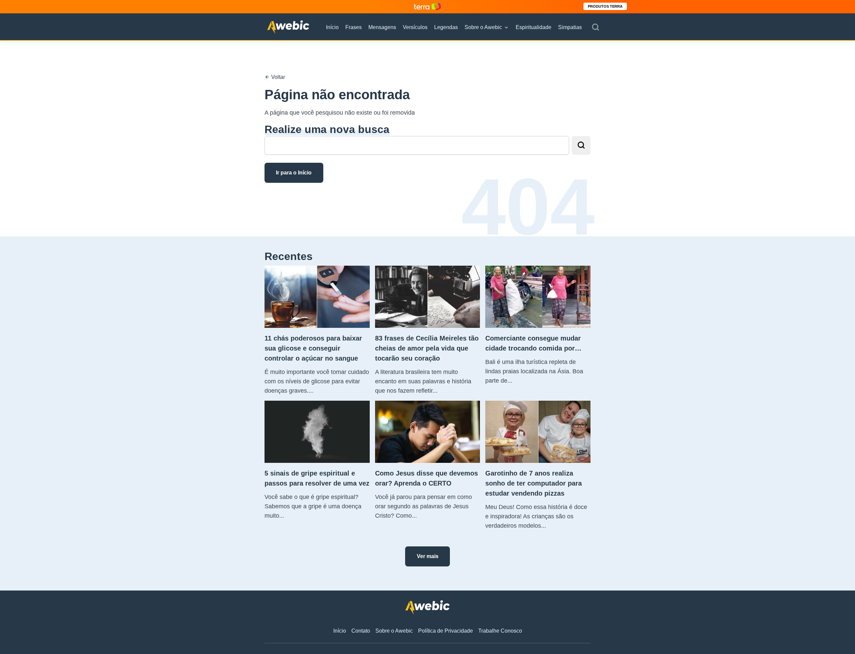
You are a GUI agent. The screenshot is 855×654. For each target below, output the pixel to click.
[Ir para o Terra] (427, 6)
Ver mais (428, 556)
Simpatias (570, 27)
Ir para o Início (294, 172)
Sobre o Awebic (483, 27)
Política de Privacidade (445, 631)
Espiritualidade (533, 27)
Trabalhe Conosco (500, 631)
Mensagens (382, 27)
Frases (353, 27)
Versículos (415, 27)
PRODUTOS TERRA (605, 6)
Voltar (277, 77)
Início (332, 27)
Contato (360, 631)
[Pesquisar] (595, 27)
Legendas (446, 27)
